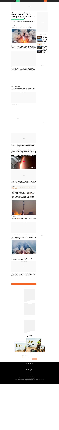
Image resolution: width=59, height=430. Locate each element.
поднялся (30, 193)
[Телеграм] (32, 317)
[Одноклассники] (30, 317)
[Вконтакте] (28, 317)
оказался (25, 195)
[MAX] (26, 317)
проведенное (18, 218)
